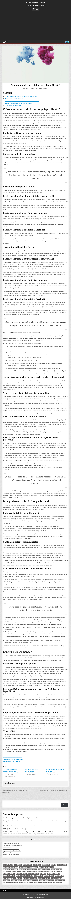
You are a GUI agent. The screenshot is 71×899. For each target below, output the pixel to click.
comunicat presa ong (43, 869)
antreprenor (18, 865)
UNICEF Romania (57, 882)
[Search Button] (68, 42)
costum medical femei (47, 871)
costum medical (22, 871)
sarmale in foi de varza (44, 878)
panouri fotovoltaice (21, 876)
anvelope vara (36, 865)
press (26, 88)
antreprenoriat (27, 865)
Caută (4, 802)
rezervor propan (59, 876)
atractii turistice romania (11, 761)
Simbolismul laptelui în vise (14, 99)
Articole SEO (7, 847)
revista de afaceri (48, 876)
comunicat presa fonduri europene (29, 867)
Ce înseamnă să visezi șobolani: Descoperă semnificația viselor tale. (11, 771)
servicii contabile (59, 880)
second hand (6, 880)
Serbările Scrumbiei (17, 880)
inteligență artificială (8, 876)
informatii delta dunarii (54, 874)
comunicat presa (62, 865)
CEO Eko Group (45, 865)
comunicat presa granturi (46, 867)
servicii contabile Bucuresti (10, 882)
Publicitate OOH (38, 876)
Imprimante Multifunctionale (12, 851)
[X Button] (66, 42)
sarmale (19, 878)
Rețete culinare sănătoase (11, 855)
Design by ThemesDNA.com (35, 897)
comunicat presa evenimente (10, 867)
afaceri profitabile (8, 865)
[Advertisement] (35, 24)
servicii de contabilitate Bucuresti (43, 882)
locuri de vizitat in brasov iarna (13, 759)
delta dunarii (58, 871)
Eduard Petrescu (20, 874)
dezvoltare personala (9, 874)
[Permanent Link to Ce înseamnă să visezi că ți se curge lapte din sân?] (35, 64)
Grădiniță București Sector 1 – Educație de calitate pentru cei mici (23, 829)
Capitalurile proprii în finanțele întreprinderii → (54, 791)
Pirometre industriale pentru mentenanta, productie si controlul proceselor (26, 826)
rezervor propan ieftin (9, 878)
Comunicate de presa (35, 3)
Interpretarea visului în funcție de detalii (18, 103)
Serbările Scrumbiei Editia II (31, 880)
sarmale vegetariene (57, 878)
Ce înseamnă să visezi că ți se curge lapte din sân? (35, 85)
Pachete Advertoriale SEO (11, 843)
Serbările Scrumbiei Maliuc (47, 880)
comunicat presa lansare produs (27, 869)
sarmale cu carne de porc (29, 878)
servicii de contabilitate (26, 882)
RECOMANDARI (44, 88)
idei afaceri (43, 874)
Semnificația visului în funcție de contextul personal (22, 101)
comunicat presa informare (10, 869)
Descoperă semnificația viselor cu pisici (31, 770)
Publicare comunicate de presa (12, 845)
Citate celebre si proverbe (11, 849)
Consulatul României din (9, 871)
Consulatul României (56, 869)
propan (31, 876)
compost (53, 865)
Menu (36, 9)
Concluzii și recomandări (13, 105)
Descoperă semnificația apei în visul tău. (55, 770)
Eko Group (29, 874)
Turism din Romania (9, 853)
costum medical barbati (34, 871)
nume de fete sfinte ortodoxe (12, 757)
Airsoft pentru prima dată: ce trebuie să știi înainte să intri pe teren (24, 818)
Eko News (36, 874)
